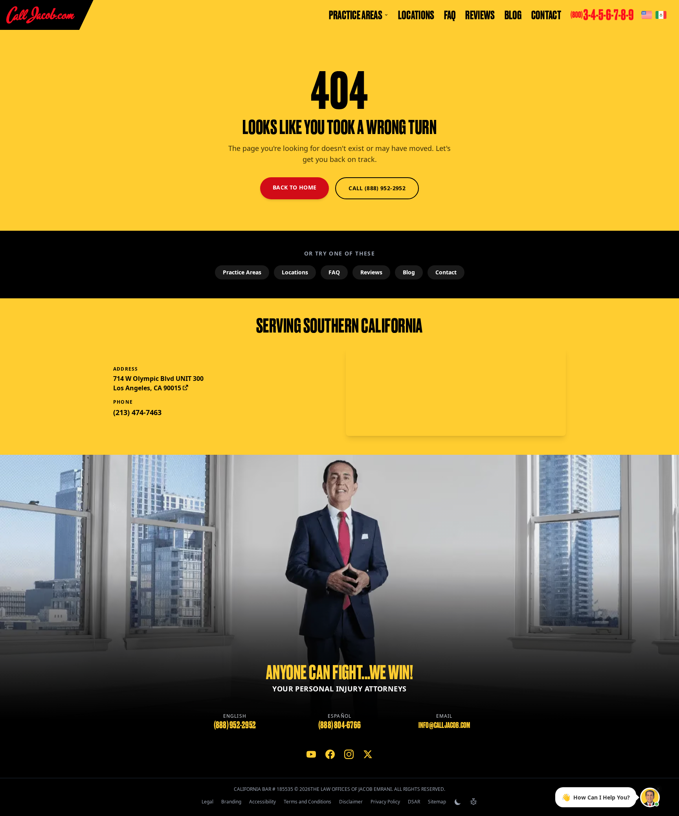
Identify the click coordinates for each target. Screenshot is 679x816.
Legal (207, 801)
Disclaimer (351, 801)
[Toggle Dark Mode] (458, 802)
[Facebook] (330, 754)
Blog (513, 15)
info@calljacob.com (444, 725)
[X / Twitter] (368, 754)
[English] (646, 15)
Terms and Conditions (307, 801)
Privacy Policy (385, 801)
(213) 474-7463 (137, 412)
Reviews (480, 15)
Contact (546, 15)
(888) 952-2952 (235, 725)
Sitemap (437, 801)
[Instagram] (349, 754)
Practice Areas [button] (355, 15)
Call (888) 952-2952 (377, 188)
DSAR (414, 801)
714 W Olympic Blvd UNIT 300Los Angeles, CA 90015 (158, 383)
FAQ (450, 15)
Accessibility (262, 801)
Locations (416, 15)
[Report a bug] (473, 802)
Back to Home (294, 187)
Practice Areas (242, 272)
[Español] (660, 15)
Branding (231, 801)
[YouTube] (311, 754)
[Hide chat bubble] (658, 789)
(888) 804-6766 (339, 725)
